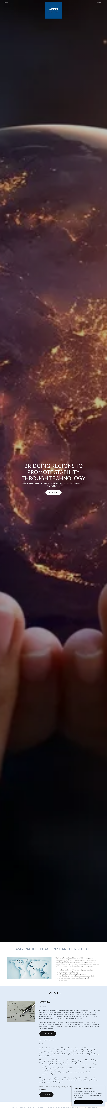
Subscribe (46, 1094)
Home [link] (6, 3)
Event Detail (48, 1033)
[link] (53, 2)
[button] (100, 3)
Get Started (53, 492)
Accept (88, 1102)
